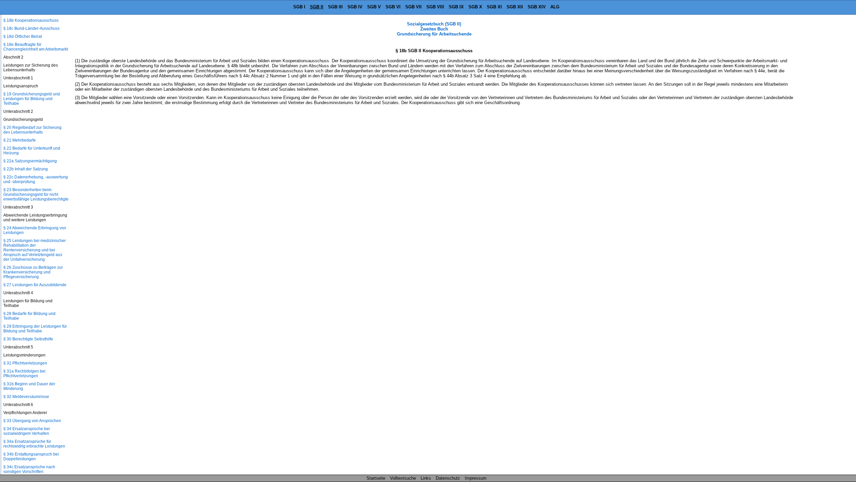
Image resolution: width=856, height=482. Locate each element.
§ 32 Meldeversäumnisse (26, 396)
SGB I (299, 6)
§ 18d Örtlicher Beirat (22, 36)
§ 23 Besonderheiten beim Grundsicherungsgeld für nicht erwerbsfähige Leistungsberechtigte (36, 194)
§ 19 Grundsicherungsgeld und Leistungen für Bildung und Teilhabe (31, 99)
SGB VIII (435, 6)
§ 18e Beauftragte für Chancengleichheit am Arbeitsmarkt (35, 47)
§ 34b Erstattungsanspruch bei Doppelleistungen (31, 456)
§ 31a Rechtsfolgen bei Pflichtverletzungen (24, 373)
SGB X (475, 6)
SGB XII (515, 6)
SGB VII (413, 6)
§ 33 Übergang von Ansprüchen (32, 420)
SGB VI (393, 6)
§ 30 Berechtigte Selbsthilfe (28, 339)
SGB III (335, 6)
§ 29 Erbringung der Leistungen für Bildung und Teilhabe (35, 328)
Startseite (375, 478)
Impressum (476, 478)
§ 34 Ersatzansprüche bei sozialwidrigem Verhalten (26, 431)
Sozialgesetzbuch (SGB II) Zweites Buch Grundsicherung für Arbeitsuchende (434, 28)
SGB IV (354, 6)
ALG (554, 6)
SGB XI (494, 6)
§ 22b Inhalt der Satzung (25, 169)
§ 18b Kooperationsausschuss (31, 20)
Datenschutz (448, 478)
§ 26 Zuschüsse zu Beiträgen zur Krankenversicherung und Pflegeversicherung (33, 272)
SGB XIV (537, 6)
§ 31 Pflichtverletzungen (25, 363)
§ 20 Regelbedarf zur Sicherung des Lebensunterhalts (32, 130)
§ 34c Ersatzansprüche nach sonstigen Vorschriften (29, 469)
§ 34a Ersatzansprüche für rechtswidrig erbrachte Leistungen (34, 444)
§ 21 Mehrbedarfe (19, 140)
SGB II (316, 6)
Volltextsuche (403, 478)
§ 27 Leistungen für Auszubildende (35, 285)
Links (426, 478)
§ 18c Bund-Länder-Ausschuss (31, 28)
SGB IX (456, 6)
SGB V (374, 6)
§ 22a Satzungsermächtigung (30, 161)
